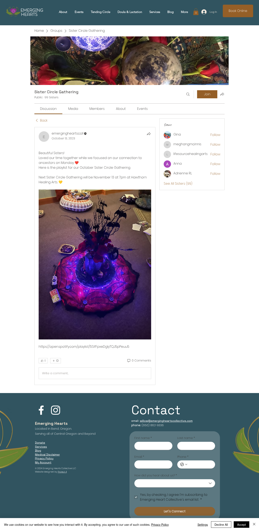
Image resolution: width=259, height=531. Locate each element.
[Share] (148, 133)
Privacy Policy (160, 525)
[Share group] (222, 94)
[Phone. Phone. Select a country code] (184, 464)
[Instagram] (55, 410)
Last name (186, 438)
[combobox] (174, 483)
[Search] (188, 94)
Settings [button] (202, 525)
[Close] (254, 524)
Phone (182, 457)
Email (139, 457)
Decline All (221, 525)
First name (143, 438)
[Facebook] (41, 410)
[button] (155, 11)
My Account (43, 462)
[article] (94, 256)
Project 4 (62, 471)
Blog (38, 450)
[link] (48, 108)
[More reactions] (55, 360)
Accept (241, 525)
